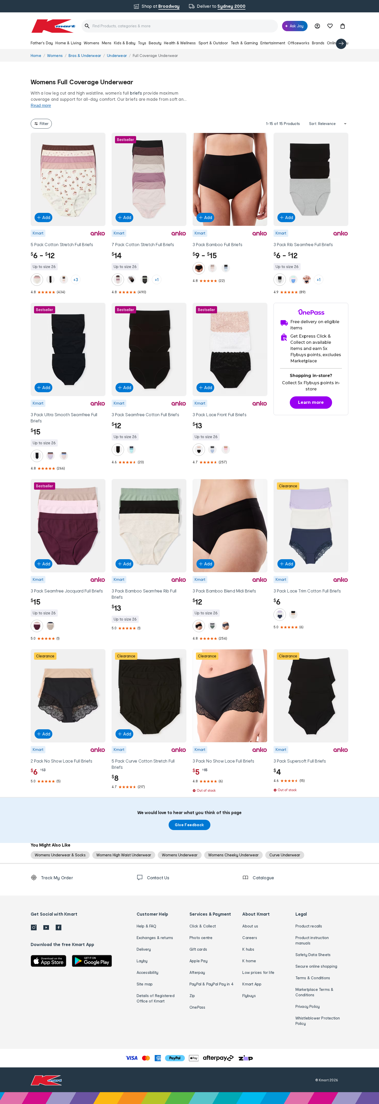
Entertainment (272, 43)
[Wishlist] (330, 26)
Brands (318, 43)
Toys (142, 43)
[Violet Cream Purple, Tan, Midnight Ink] (50, 456)
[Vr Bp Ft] (37, 626)
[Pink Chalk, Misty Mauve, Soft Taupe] (212, 268)
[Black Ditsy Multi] (63, 279)
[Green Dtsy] (144, 279)
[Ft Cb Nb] (50, 626)
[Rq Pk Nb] (306, 279)
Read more (41, 105)
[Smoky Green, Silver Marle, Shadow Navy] (212, 626)
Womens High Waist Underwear (123, 855)
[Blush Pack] (131, 279)
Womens (91, 43)
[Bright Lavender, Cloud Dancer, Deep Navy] (280, 614)
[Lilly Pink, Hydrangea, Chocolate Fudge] (63, 456)
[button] (342, 26)
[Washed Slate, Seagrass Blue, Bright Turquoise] (131, 450)
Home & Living (68, 43)
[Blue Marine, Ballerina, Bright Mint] (293, 279)
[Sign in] (317, 26)
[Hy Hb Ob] (212, 450)
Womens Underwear (179, 855)
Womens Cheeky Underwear (233, 855)
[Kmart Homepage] (53, 26)
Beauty (155, 43)
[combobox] (179, 26)
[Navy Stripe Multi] (225, 626)
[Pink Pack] (118, 279)
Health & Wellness (180, 43)
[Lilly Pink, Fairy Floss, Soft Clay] (225, 450)
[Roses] (37, 279)
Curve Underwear (284, 855)
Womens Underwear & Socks (60, 855)
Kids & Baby (124, 43)
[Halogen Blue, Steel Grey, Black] (225, 268)
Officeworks (298, 43)
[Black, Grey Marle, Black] (280, 279)
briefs (136, 92)
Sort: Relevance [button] (322, 124)
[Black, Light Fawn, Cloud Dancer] (293, 614)
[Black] (50, 279)
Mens (106, 43)
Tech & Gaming (244, 43)
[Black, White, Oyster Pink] (199, 450)
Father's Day (42, 43)
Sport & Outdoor (213, 43)
